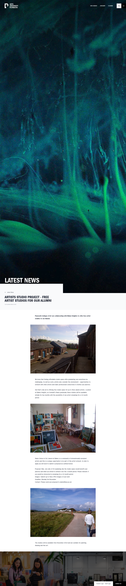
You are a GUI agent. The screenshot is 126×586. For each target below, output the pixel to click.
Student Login (100, 583)
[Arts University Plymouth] (11, 5)
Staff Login (108, 583)
